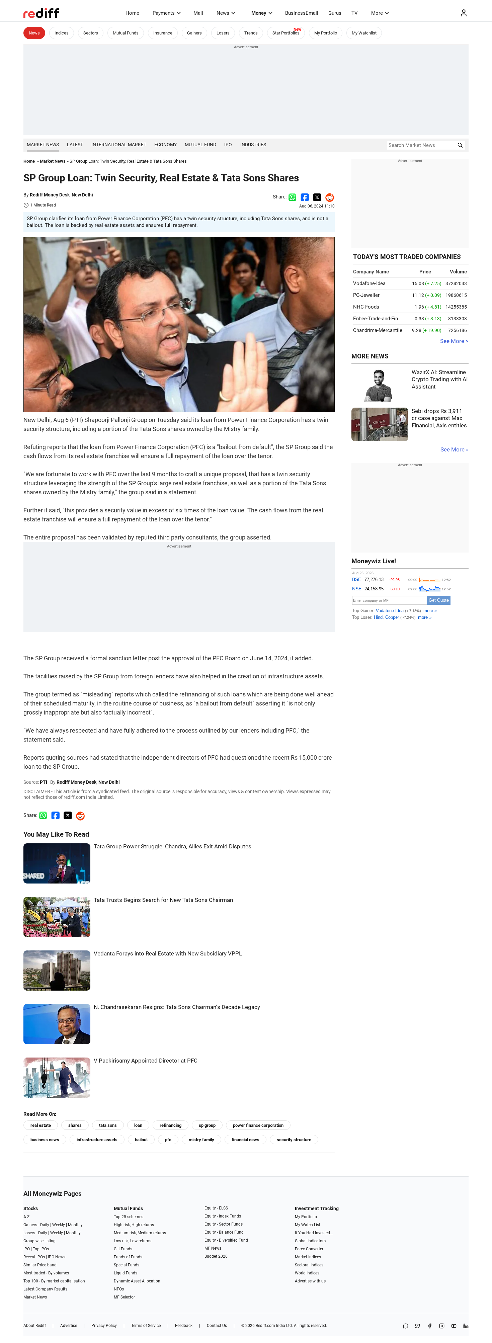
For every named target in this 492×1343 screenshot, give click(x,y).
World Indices (307, 1273)
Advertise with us (310, 1281)
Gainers (194, 32)
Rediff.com (265, 1325)
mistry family (201, 1139)
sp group (207, 1125)
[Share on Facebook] (305, 197)
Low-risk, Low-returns (132, 1241)
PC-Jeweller (366, 295)
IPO (228, 144)
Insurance (162, 32)
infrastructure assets (97, 1139)
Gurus (334, 13)
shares (75, 1125)
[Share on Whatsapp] (292, 197)
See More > (454, 341)
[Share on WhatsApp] (405, 1326)
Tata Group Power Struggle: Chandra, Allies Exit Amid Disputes (172, 846)
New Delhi (82, 194)
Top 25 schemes (128, 1216)
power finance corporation (258, 1125)
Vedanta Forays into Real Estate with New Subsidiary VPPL (168, 953)
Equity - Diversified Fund (226, 1240)
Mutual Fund (200, 144)
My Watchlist (364, 32)
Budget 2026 (216, 1256)
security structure (294, 1139)
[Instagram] (441, 1326)
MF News (212, 1248)
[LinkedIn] (466, 1326)
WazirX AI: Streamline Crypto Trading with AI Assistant (440, 379)
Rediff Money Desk (50, 194)
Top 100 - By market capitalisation (54, 1281)
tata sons (108, 1125)
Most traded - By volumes (46, 1273)
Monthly (75, 1225)
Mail (198, 13)
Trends (251, 32)
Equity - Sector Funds (223, 1224)
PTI (43, 782)
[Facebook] (429, 1326)
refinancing (170, 1125)
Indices (62, 32)
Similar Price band (40, 1265)
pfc (168, 1139)
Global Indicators (310, 1241)
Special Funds (126, 1265)
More (377, 13)
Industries (253, 144)
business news (44, 1139)
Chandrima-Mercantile (377, 330)
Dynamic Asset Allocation (137, 1281)
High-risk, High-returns (134, 1225)
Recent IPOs (34, 1257)
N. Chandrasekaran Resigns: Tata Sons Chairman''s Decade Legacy (177, 1007)
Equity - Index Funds (222, 1216)
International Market (118, 144)
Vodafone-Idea (369, 283)
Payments (164, 13)
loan (138, 1125)
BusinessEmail (301, 13)
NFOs (119, 1289)
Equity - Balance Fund (224, 1232)
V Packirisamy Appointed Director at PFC (145, 1061)
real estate (40, 1125)
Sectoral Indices (309, 1265)
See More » (454, 449)
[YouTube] (454, 1326)
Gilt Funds (123, 1249)
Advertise (68, 1325)
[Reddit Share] (328, 197)
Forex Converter (309, 1249)
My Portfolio (325, 32)
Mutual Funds (126, 32)
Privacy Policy (104, 1325)
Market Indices (308, 1257)
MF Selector (124, 1297)
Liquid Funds (125, 1273)
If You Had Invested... (314, 1233)
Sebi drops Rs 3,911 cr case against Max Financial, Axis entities (439, 418)
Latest (75, 144)
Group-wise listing (39, 1241)
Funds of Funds (128, 1257)
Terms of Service (146, 1325)
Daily (44, 1225)
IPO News (56, 1257)
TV (354, 13)
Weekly (58, 1225)
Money (258, 13)
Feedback (183, 1325)
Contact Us (217, 1325)
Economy (165, 144)
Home (132, 13)
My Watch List (307, 1225)
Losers (223, 32)
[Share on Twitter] (317, 197)
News (223, 13)
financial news (245, 1139)
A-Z (26, 1216)
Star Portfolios (286, 32)
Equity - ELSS (216, 1208)
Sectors (90, 32)
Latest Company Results (45, 1289)
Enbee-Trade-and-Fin (375, 319)
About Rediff (34, 1325)
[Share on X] (417, 1326)
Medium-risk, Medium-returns (140, 1233)
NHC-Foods (366, 307)
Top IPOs (41, 1249)
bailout (141, 1139)
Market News (43, 144)
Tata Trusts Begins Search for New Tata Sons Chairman (163, 900)
